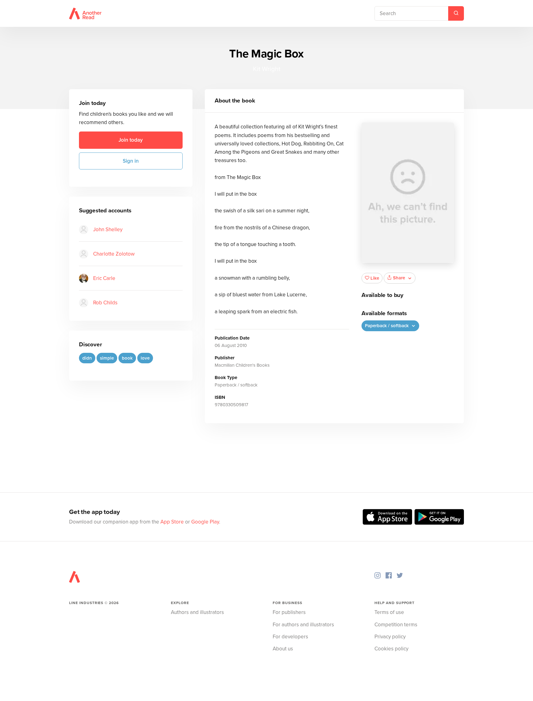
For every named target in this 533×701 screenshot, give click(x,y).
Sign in (131, 161)
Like (374, 278)
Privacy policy (390, 636)
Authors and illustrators (197, 612)
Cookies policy (391, 648)
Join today (130, 140)
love (145, 358)
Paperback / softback (387, 325)
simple (107, 358)
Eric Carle (104, 278)
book (127, 358)
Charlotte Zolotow (113, 254)
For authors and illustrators (303, 624)
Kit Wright (266, 69)
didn (87, 358)
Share (399, 278)
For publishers (289, 612)
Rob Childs (105, 302)
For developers (290, 636)
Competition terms (395, 624)
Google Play (205, 522)
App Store (172, 522)
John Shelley (107, 229)
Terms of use (389, 612)
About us (283, 648)
